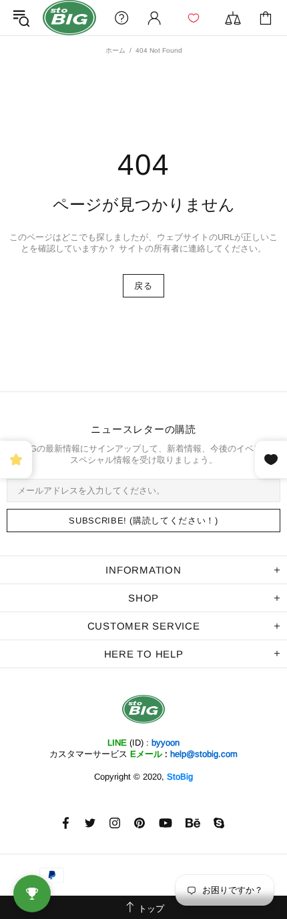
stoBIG (69, 17)
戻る (143, 286)
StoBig (180, 777)
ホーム (115, 50)
